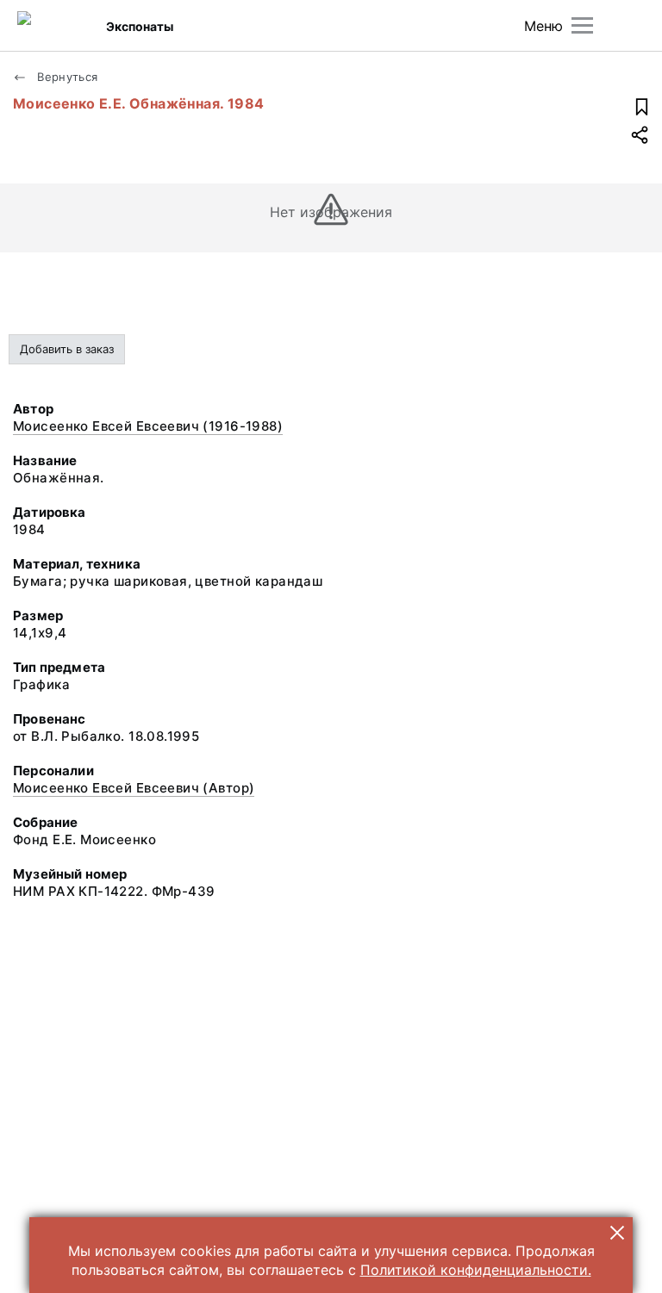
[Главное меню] (582, 25)
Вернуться (66, 77)
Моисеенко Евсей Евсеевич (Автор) (133, 788)
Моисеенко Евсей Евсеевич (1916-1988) (148, 426)
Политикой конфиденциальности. (475, 1269)
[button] (617, 1233)
